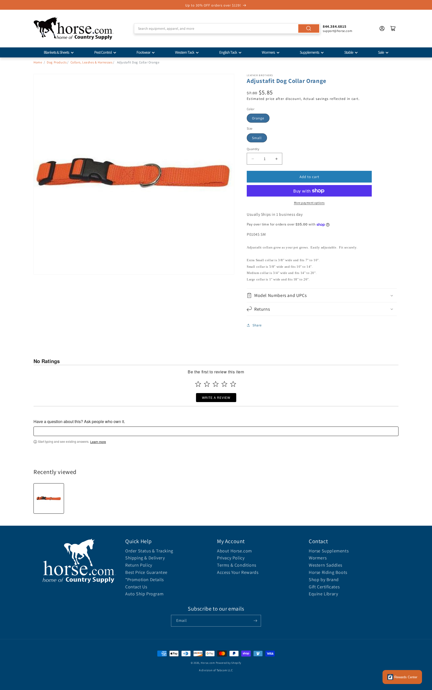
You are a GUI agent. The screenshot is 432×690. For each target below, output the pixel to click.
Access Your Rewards (237, 572)
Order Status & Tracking (149, 551)
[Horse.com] (74, 28)
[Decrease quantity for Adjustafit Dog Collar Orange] (252, 159)
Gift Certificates (324, 587)
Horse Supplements (328, 551)
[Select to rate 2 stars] (207, 384)
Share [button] (257, 325)
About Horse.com (234, 551)
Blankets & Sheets (56, 52)
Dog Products (56, 62)
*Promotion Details (144, 579)
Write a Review (216, 397)
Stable (348, 52)
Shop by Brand (324, 579)
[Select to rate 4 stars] (224, 384)
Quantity (253, 149)
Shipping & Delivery (145, 558)
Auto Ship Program (144, 594)
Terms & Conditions (236, 565)
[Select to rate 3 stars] (216, 384)
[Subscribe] (255, 621)
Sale (381, 52)
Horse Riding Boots (328, 572)
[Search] (308, 28)
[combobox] (227, 28)
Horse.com (208, 663)
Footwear (143, 52)
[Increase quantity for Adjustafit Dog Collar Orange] (276, 159)
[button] (322, 295)
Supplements (309, 52)
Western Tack (184, 52)
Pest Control (103, 52)
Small (257, 138)
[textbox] (216, 431)
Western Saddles (325, 565)
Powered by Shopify (229, 663)
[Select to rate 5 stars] (233, 384)
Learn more (98, 442)
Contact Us (136, 587)
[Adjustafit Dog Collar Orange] (48, 498)
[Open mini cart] (393, 28)
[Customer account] (382, 28)
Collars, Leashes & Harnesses (91, 62)
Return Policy (138, 565)
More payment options (309, 203)
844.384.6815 (334, 26)
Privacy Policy (230, 558)
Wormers (268, 52)
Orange (258, 118)
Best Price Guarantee (146, 572)
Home (38, 62)
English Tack (228, 52)
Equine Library (323, 594)
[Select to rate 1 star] (198, 384)
